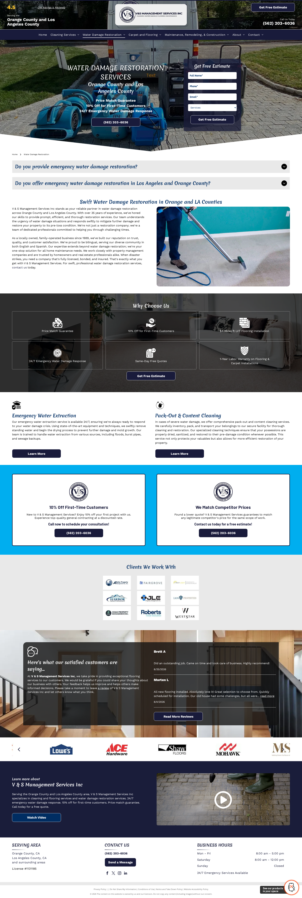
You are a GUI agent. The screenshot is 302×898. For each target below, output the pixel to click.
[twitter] (113, 874)
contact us (19, 267)
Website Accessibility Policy (196, 889)
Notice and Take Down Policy (169, 889)
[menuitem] (43, 35)
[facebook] (107, 874)
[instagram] (119, 874)
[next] (283, 749)
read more (267, 696)
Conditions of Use (146, 889)
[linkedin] (125, 874)
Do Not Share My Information (123, 889)
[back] (19, 749)
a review (103, 688)
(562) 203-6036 (279, 23)
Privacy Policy (100, 889)
